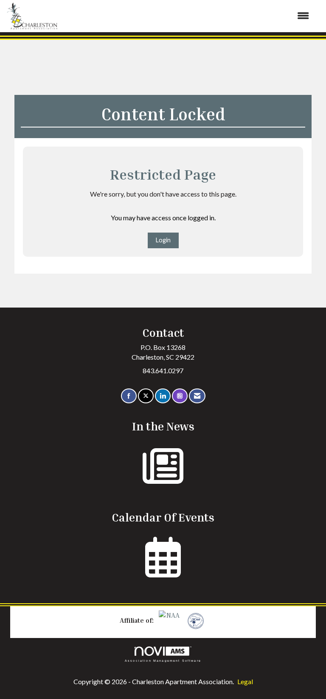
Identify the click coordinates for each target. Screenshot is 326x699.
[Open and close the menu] (187, 16)
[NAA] (170, 620)
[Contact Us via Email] (197, 395)
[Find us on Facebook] (129, 395)
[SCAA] (194, 620)
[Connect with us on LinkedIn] (163, 395)
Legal (245, 681)
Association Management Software (163, 660)
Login (163, 240)
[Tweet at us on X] (146, 395)
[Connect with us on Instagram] (180, 395)
